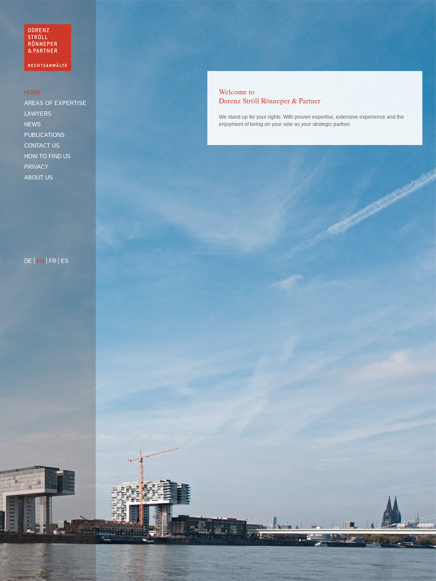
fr (52, 261)
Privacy (36, 167)
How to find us (47, 156)
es (65, 261)
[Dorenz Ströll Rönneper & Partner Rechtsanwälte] (47, 68)
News (32, 124)
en (40, 261)
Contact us (42, 145)
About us (38, 177)
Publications (44, 135)
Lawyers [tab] (38, 114)
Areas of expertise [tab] (55, 103)
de (28, 261)
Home (32, 92)
